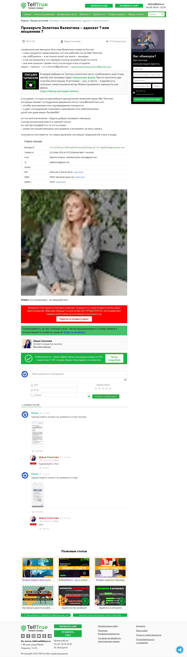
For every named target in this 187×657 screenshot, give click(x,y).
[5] (110, 388)
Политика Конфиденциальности (108, 632)
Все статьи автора (42, 346)
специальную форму (83, 77)
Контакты (140, 626)
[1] (96, 388)
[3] (103, 388)
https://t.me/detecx (74, 332)
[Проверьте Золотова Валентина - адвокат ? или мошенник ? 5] (74, 163)
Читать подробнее (114, 358)
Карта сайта (141, 630)
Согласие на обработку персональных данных (109, 640)
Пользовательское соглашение (145, 641)
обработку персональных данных (145, 94)
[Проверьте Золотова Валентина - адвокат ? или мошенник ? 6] (74, 242)
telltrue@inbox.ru (156, 4)
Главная (27, 14)
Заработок (98, 14)
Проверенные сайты (67, 14)
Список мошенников (44, 14)
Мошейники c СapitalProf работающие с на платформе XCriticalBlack (47, 615)
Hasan (56, 460)
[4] (106, 388)
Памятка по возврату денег (74, 319)
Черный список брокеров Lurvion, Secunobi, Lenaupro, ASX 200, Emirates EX (100, 615)
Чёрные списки (135, 14)
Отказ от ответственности (148, 635)
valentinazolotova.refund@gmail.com (91, 66)
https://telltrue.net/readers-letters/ (59, 91)
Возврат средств (117, 14)
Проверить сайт (129, 5)
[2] (99, 388)
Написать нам (98, 5)
